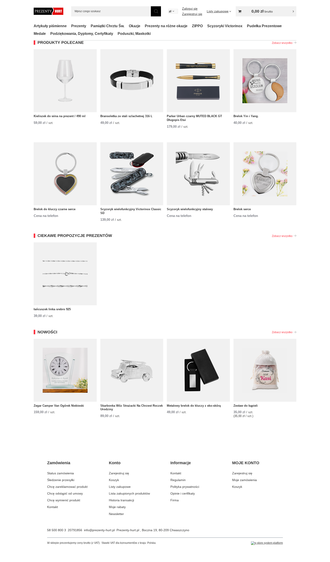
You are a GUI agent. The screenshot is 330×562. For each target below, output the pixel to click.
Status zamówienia (60, 473)
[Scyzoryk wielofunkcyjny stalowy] (198, 173)
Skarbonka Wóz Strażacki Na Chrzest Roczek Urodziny (131, 407)
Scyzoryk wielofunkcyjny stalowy (190, 209)
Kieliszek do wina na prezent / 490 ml (60, 116)
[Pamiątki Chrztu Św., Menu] (126, 26)
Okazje (134, 26)
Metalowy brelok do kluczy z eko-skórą (194, 405)
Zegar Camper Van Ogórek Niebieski (59, 405)
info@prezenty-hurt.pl (99, 530)
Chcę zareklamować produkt (67, 486)
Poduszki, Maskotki (134, 34)
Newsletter (116, 514)
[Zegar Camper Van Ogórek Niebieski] (65, 370)
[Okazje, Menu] (142, 26)
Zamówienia (58, 463)
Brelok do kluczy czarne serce (54, 209)
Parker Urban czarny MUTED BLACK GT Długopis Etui (194, 118)
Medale (40, 34)
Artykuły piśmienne (50, 26)
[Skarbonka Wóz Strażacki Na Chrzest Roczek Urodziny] (131, 370)
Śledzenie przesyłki (60, 480)
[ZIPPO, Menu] (205, 26)
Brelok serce (242, 209)
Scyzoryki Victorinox (224, 26)
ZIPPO (197, 26)
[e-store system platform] (267, 543)
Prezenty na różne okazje (166, 26)
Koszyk (114, 480)
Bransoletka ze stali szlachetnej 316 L (126, 116)
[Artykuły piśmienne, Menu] (69, 26)
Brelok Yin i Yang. (246, 116)
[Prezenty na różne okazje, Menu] (190, 26)
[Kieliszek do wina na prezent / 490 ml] (65, 80)
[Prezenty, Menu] (88, 26)
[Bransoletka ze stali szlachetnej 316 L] (131, 80)
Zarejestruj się (192, 14)
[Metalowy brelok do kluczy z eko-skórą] (198, 370)
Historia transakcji (121, 500)
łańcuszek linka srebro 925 (52, 309)
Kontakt (52, 507)
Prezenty (78, 26)
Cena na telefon (46, 216)
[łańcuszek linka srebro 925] (65, 273)
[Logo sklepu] (48, 11)
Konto (115, 463)
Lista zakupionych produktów (129, 493)
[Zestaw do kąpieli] (265, 370)
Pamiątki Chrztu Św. (107, 26)
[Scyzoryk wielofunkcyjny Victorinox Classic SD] (131, 173)
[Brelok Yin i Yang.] (265, 80)
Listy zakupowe (120, 486)
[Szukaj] (156, 11)
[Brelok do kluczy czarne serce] (65, 173)
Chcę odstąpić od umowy (65, 493)
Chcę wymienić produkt (63, 500)
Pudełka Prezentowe (264, 26)
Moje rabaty (117, 507)
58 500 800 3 (56, 530)
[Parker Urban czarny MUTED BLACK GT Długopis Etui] (198, 80)
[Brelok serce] (265, 173)
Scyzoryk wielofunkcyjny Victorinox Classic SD (130, 211)
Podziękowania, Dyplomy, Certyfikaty (81, 34)
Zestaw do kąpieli (245, 405)
